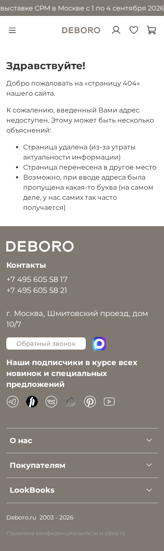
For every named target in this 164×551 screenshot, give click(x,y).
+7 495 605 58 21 (36, 290)
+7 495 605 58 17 (37, 279)
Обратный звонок (46, 343)
